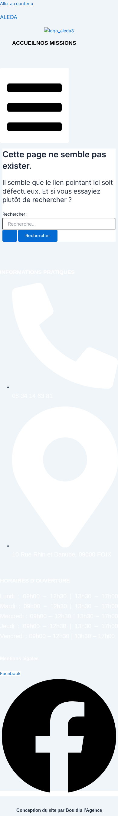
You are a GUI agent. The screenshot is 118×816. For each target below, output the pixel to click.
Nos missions (56, 43)
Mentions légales (19, 658)
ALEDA (8, 17)
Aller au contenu (16, 3)
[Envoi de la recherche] (9, 236)
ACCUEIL (24, 43)
